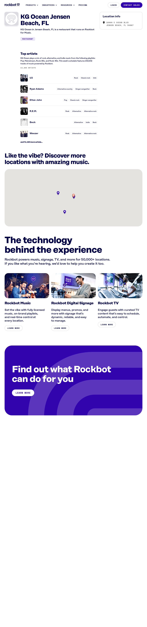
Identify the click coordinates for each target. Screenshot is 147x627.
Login (113, 5)
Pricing (83, 5)
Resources (66, 5)
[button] (73, 196)
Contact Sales (132, 5)
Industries (48, 5)
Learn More (13, 328)
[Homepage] (12, 4)
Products (31, 5)
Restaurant (27, 39)
